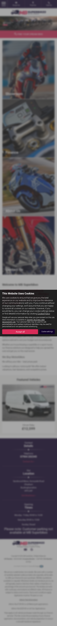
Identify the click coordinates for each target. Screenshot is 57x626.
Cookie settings (47, 332)
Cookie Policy (43, 313)
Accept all (20, 332)
